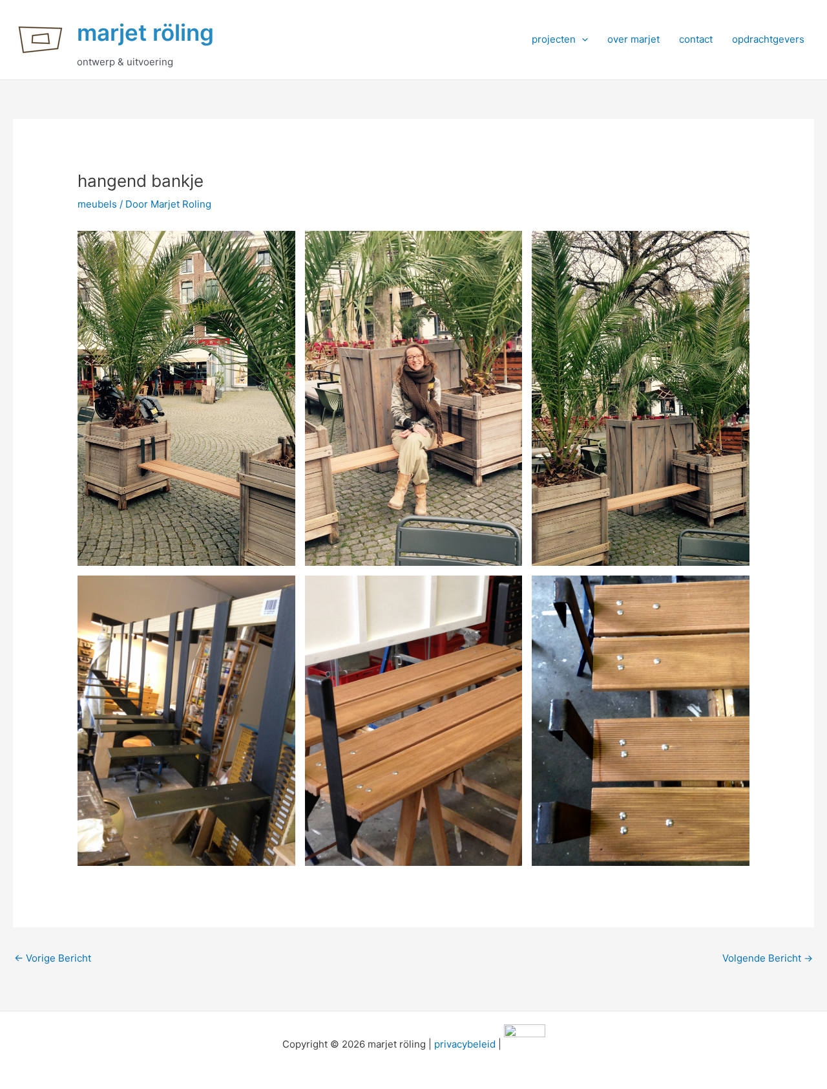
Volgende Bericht (767, 958)
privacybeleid (465, 1044)
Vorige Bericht (52, 958)
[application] (582, 39)
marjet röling (145, 32)
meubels (97, 204)
